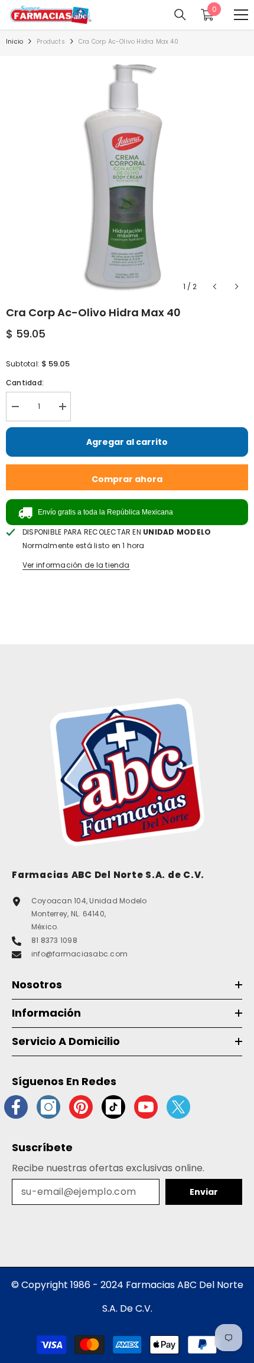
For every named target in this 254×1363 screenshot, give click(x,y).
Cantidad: (25, 383)
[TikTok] (113, 1107)
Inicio (14, 41)
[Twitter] (178, 1107)
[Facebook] (16, 1107)
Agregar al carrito (127, 442)
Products (51, 41)
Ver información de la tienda (76, 565)
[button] (214, 286)
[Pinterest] (81, 1107)
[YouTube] (146, 1107)
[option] (127, 177)
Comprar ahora (127, 479)
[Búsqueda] (180, 15)
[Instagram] (48, 1107)
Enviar (204, 1192)
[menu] (241, 15)
